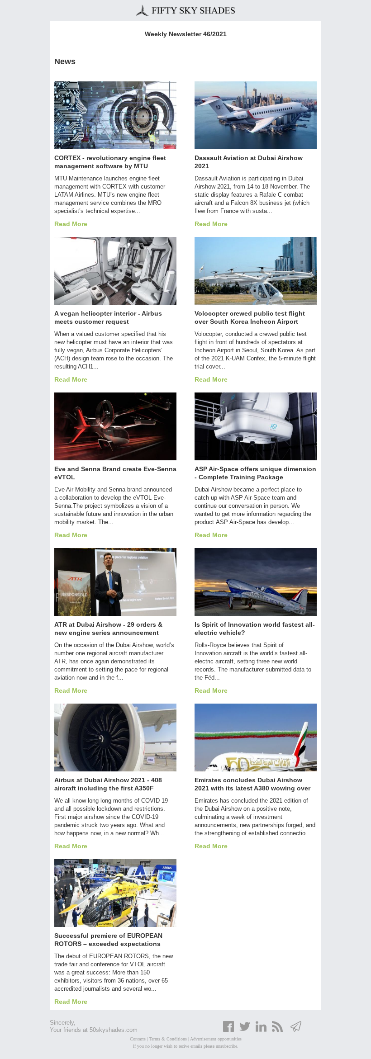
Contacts (138, 1038)
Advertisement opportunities (216, 1038)
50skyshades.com (114, 1029)
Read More (70, 223)
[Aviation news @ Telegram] (296, 1030)
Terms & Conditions (168, 1038)
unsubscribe (226, 1046)
